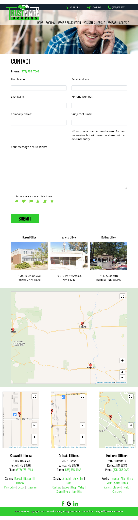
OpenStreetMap (121, 382)
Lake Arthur (77, 478)
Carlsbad (57, 487)
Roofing (50, 22)
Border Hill (29, 478)
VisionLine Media (115, 511)
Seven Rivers (63, 491)
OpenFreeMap (109, 382)
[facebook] (62, 503)
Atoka (66, 487)
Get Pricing (75, 7)
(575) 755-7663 (118, 7)
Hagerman (32, 487)
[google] (69, 503)
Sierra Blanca (121, 483)
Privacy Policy (21, 511)
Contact (124, 22)
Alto (123, 478)
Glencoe (117, 487)
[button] (82, 324)
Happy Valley (77, 487)
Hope (68, 483)
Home (40, 22)
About (101, 22)
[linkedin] (76, 503)
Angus (107, 487)
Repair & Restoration (69, 22)
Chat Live (97, 7)
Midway (20, 483)
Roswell (18, 478)
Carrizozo (117, 491)
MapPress (100, 382)
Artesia (66, 478)
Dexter (21, 487)
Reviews (112, 22)
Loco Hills (77, 491)
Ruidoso (115, 478)
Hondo (126, 487)
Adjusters (89, 22)
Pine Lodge (10, 487)
